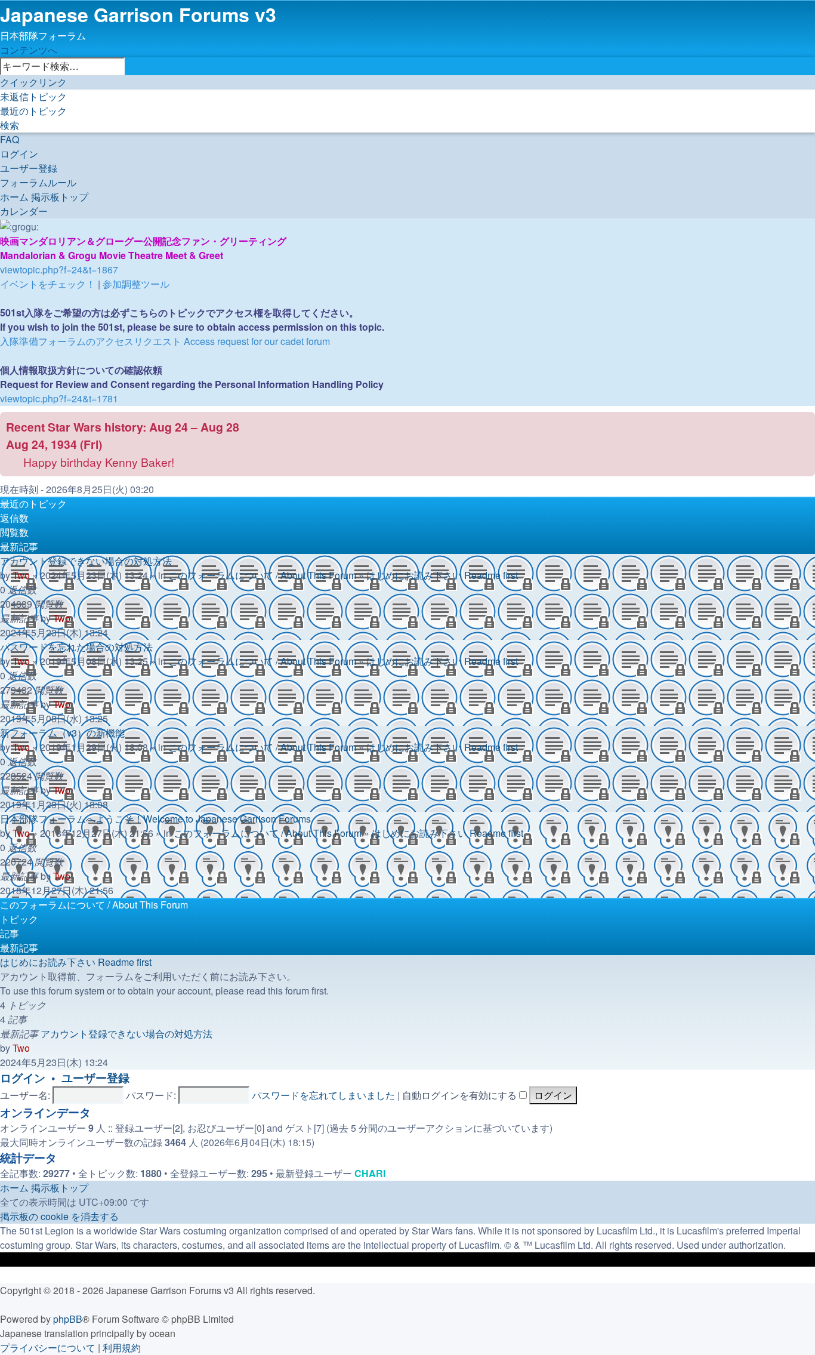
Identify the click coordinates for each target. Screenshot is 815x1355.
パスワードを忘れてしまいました (323, 1095)
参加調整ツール (136, 284)
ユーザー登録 (95, 1078)
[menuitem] (33, 96)
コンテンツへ (28, 50)
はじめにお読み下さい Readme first (442, 575)
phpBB (67, 1319)
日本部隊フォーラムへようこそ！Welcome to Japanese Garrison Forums (155, 819)
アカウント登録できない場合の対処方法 (86, 561)
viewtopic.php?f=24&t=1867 (59, 269)
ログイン (22, 1078)
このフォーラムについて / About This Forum (262, 575)
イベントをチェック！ (47, 284)
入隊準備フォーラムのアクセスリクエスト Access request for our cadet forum (165, 341)
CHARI (369, 1173)
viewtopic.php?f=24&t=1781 (59, 398)
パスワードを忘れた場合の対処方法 (76, 647)
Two (21, 575)
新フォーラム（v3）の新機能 (62, 733)
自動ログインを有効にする (460, 1095)
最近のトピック (33, 503)
